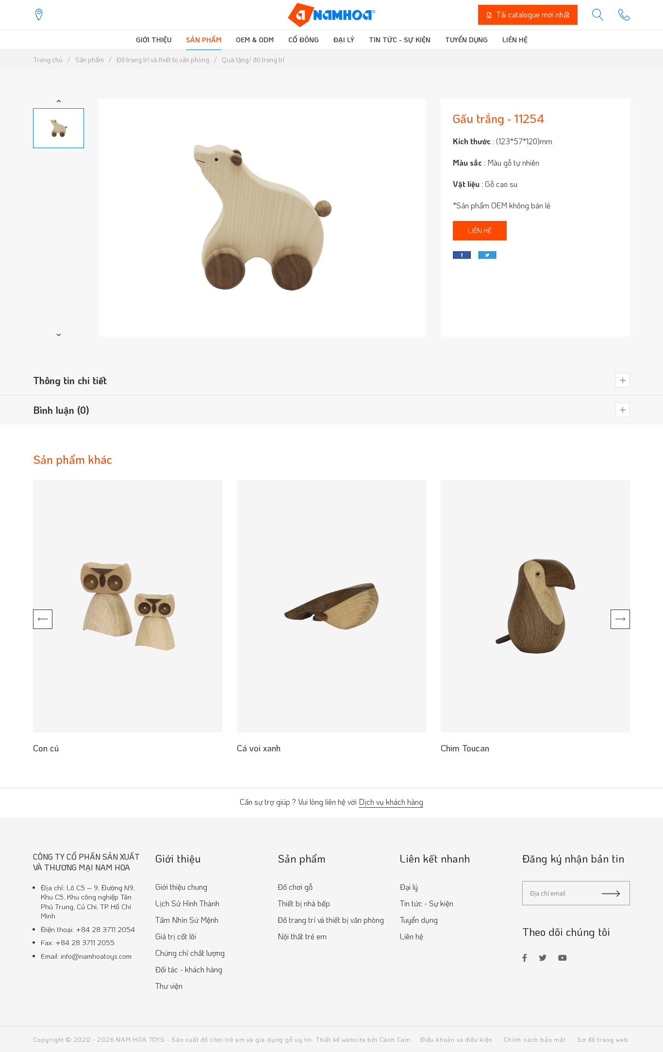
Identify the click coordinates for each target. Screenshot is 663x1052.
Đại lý (343, 39)
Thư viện (168, 986)
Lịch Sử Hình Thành (187, 903)
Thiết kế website (341, 1039)
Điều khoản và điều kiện (456, 1039)
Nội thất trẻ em (302, 936)
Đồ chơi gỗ (295, 887)
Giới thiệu (153, 39)
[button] (58, 101)
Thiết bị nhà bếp (304, 903)
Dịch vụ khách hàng (391, 802)
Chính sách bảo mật (534, 1039)
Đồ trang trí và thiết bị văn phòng (331, 920)
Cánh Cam (395, 1039)
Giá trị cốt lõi (175, 936)
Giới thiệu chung (181, 887)
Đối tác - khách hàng (188, 969)
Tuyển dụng (466, 39)
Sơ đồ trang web (602, 1039)
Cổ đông (303, 39)
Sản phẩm (203, 39)
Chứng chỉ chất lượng (190, 953)
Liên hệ (515, 39)
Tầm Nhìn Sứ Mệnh (186, 920)
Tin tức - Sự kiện (400, 39)
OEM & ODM (255, 39)
